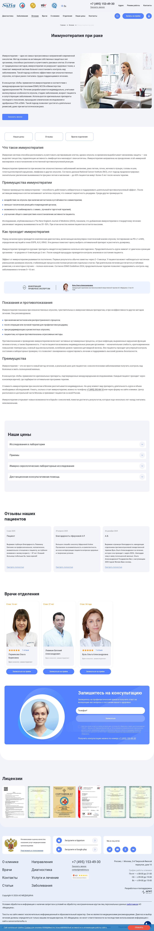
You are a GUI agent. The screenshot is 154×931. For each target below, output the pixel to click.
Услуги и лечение (45, 878)
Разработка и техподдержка (138, 888)
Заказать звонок (97, 7)
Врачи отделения (79, 137)
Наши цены (18, 137)
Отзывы (49, 137)
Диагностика (42, 870)
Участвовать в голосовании (32, 851)
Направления (42, 862)
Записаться (110, 718)
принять (139, 927)
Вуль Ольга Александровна (82, 285)
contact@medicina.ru (80, 870)
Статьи (7, 885)
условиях (131, 730)
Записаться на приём (22, 671)
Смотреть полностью (15, 567)
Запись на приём (133, 16)
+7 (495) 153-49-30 (102, 3)
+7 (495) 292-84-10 (95, 389)
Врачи (7, 870)
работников (132, 904)
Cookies (27, 927)
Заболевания (42, 885)
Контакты (10, 878)
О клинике (10, 862)
